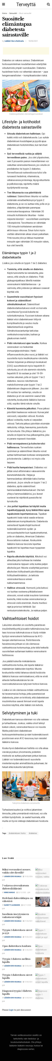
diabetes (33, 833)
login (11, 1010)
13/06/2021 (28, 966)
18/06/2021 (33, 41)
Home (4, 13)
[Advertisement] (26, 51)
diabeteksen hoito (17, 833)
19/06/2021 (28, 937)
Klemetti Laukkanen (12, 905)
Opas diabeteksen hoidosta (16, 946)
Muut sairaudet (25, 13)
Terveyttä (26, 4)
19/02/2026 (28, 876)
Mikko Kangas (9, 892)
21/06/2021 (28, 921)
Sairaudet (13, 13)
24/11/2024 (27, 905)
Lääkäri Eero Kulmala (14, 41)
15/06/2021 (28, 950)
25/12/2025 (22, 892)
